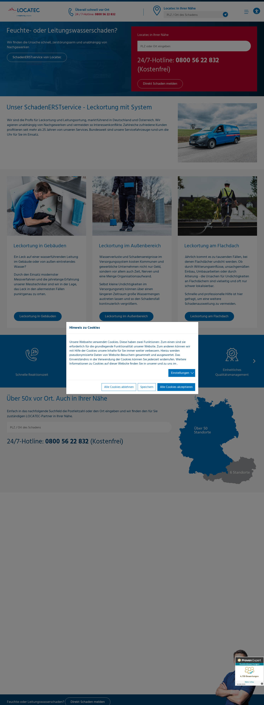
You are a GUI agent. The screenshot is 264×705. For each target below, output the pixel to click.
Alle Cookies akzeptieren (176, 387)
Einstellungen (180, 372)
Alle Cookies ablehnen (119, 387)
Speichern (146, 387)
